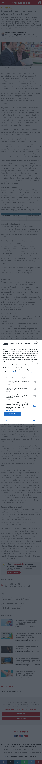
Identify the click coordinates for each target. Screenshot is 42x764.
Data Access (21, 421)
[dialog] (21, 382)
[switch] (34, 382)
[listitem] (21, 378)
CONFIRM (12, 414)
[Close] (38, 343)
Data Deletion (10, 421)
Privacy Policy (32, 421)
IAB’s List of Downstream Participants (23, 372)
